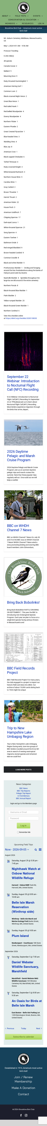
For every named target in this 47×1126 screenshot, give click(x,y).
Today (23, 1028)
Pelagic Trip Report (23, 793)
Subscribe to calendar (23, 1037)
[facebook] (21, 1115)
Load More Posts (23, 770)
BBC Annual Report (23, 798)
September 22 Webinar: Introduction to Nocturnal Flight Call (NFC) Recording (23, 383)
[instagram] (26, 1115)
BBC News (23, 788)
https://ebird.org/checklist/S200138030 (21, 318)
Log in (23, 825)
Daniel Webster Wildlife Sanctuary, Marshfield (25, 966)
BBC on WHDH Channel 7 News (19, 528)
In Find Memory (24, 796)
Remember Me (24, 832)
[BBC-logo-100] (23, 2)
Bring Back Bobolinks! (23, 602)
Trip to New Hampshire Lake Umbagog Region (20, 732)
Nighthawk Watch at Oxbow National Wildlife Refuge (26, 873)
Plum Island (20, 935)
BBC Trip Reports (23, 791)
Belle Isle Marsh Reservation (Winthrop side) (23, 907)
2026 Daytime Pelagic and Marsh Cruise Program (21, 455)
